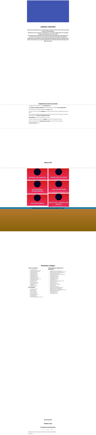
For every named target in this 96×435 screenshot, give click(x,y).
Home (44, 429)
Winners (52, 429)
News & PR (47, 429)
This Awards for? (30, 433)
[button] (27, 11)
